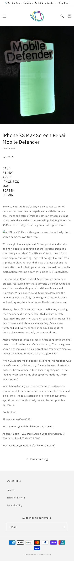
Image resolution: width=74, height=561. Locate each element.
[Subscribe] (63, 527)
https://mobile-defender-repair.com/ (33, 445)
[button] (4, 16)
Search (10, 489)
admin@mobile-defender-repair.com (32, 426)
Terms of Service (16, 497)
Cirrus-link (32, 554)
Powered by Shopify (44, 554)
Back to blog (39, 459)
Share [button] (10, 156)
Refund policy (14, 505)
